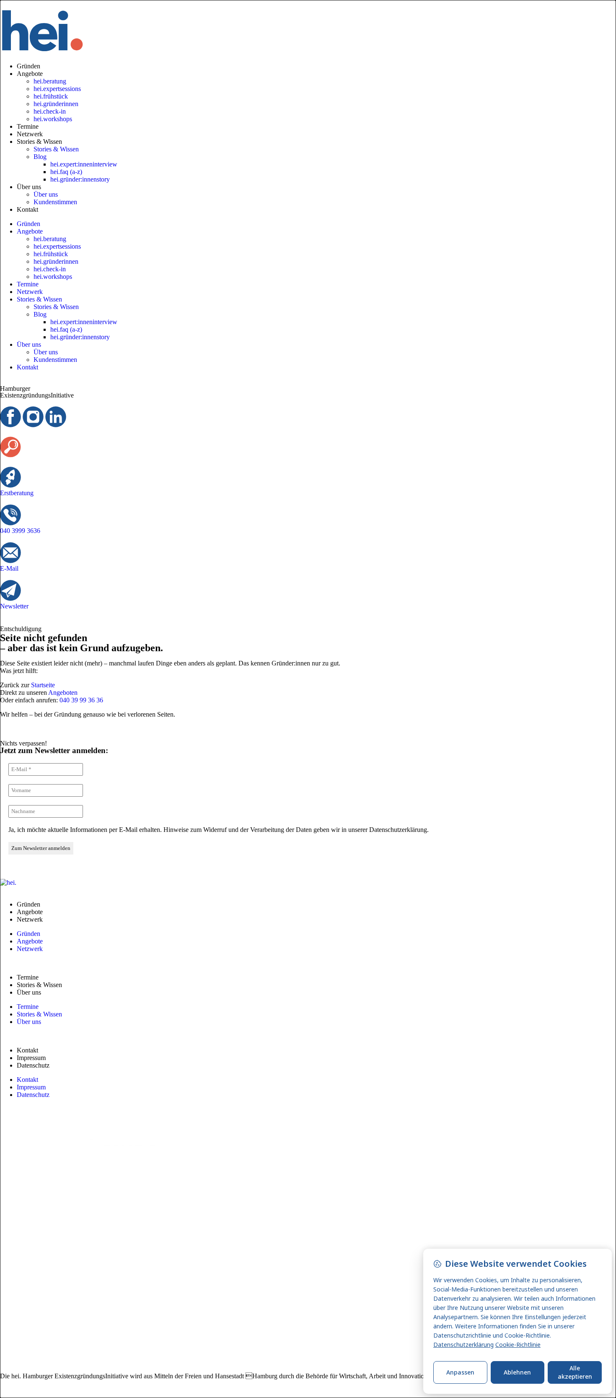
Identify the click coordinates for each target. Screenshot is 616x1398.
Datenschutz (33, 1065)
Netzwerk (30, 134)
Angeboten (63, 692)
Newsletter (14, 606)
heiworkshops (53, 118)
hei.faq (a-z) (66, 171)
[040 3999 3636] (10, 514)
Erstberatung (17, 492)
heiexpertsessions (57, 88)
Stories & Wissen (39, 141)
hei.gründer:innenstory (80, 179)
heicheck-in (50, 111)
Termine (28, 126)
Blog (40, 156)
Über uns (29, 186)
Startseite (43, 685)
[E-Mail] (10, 552)
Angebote (30, 73)
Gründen (28, 66)
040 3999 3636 (20, 530)
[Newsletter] (10, 590)
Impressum (31, 1057)
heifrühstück (51, 96)
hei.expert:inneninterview (83, 164)
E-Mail (9, 568)
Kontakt (27, 209)
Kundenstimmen (55, 201)
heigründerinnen (56, 103)
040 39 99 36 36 (81, 700)
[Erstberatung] (10, 477)
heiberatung (50, 81)
